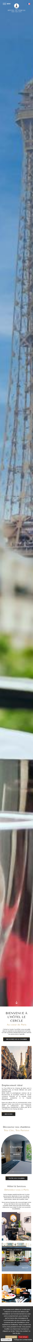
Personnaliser (6, 1340)
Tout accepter (11, 1337)
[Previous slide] (3, 1154)
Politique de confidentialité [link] (23, 1340)
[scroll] (16, 1002)
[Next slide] (30, 1154)
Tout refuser (23, 1337)
